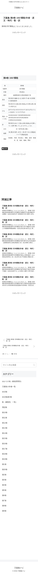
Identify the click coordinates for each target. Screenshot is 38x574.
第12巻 (4, 423)
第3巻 (4, 480)
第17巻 (4, 449)
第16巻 (4, 443)
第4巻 (4, 485)
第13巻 (4, 428)
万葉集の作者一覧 (9, 386)
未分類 (4, 392)
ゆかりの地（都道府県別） (12, 381)
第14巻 (4, 433)
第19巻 (4, 459)
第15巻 (4, 438)
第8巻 (5, 148)
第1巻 (4, 464)
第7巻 (4, 500)
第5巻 (4, 490)
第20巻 (4, 469)
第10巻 (4, 412)
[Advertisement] (19, 53)
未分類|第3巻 (7, 397)
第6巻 (4, 495)
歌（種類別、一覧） (9, 402)
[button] (34, 365)
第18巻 (4, 454)
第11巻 (4, 418)
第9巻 (4, 511)
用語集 (4, 407)
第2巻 (4, 475)
